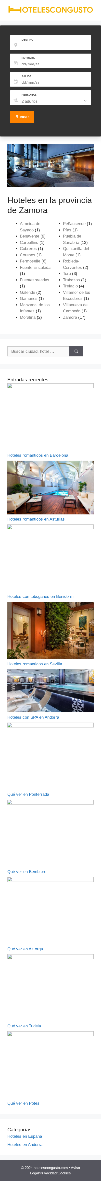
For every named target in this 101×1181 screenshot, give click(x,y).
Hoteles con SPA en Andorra (33, 717)
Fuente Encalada (35, 267)
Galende (27, 292)
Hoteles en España (24, 1136)
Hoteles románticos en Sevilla (34, 664)
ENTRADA (28, 58)
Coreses (27, 255)
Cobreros (28, 248)
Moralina (28, 317)
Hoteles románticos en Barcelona (37, 455)
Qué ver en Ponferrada (28, 794)
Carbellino (29, 242)
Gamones (29, 298)
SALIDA (27, 76)
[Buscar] (76, 351)
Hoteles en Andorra (24, 1144)
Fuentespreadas (34, 280)
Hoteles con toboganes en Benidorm (40, 596)
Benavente (29, 236)
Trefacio (70, 286)
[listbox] (55, 101)
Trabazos (71, 280)
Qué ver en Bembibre (26, 871)
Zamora (70, 317)
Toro (67, 273)
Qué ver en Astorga (25, 949)
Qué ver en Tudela (24, 1026)
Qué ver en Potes (23, 1103)
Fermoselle (30, 261)
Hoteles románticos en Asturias (36, 519)
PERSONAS (29, 94)
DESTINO (28, 39)
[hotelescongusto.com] (50, 12)
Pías (67, 230)
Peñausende (74, 223)
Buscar (22, 117)
